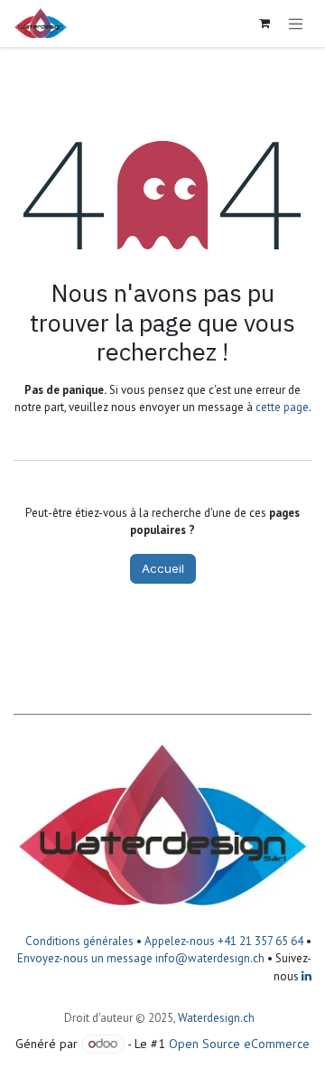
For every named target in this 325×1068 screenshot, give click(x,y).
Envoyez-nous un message (85, 958)
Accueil (163, 568)
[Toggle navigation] (296, 23)
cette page (282, 407)
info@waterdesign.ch (209, 958)
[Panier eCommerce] (264, 23)
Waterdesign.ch (216, 1018)
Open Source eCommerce (239, 1043)
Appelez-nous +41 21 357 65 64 (223, 941)
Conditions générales (79, 941)
